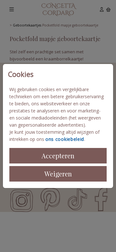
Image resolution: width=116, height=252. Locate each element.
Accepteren (58, 155)
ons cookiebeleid (64, 139)
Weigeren (58, 173)
